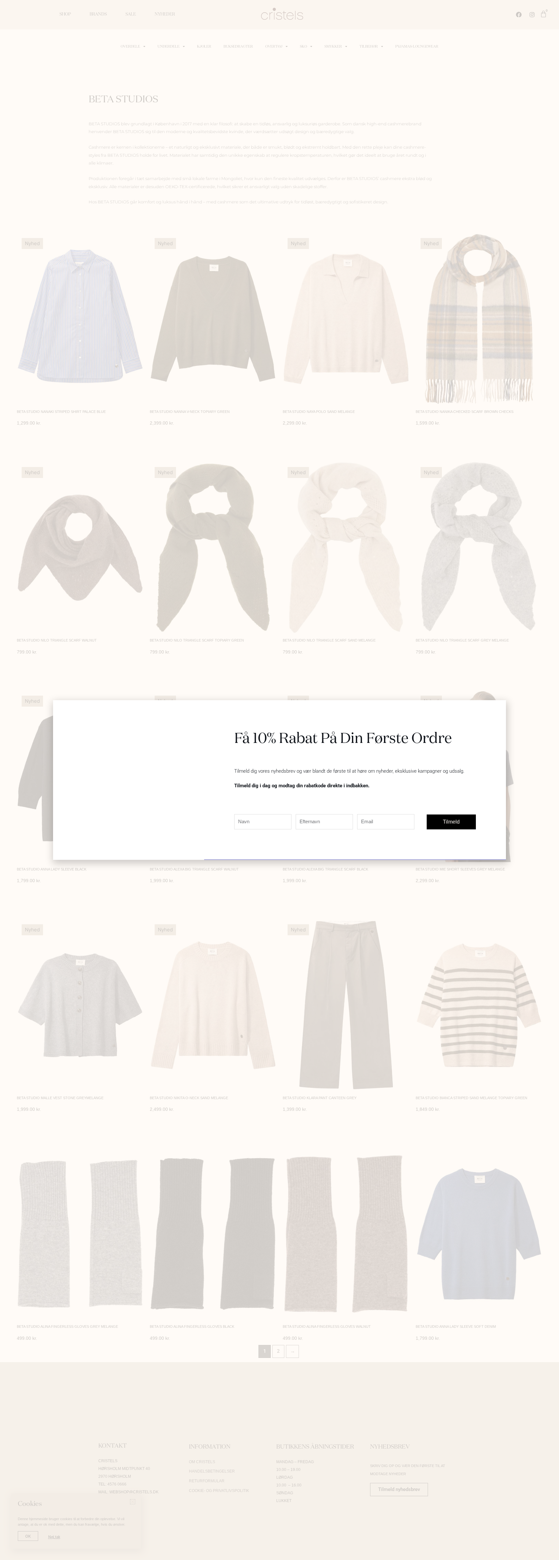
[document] (279, 780)
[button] (497, 709)
